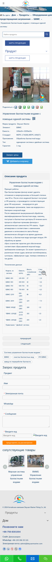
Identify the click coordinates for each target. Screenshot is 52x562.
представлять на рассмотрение (19, 443)
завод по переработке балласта (17, 362)
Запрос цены (12, 155)
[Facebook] (19, 548)
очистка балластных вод (24, 357)
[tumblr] (12, 548)
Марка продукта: (9, 124)
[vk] (8, 548)
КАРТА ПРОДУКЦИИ (17, 43)
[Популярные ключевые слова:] (46, 34)
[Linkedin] (4, 548)
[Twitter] (16, 548)
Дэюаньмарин (14, 537)
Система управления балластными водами (22, 352)
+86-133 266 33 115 (20, 540)
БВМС (6, 357)
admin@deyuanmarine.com (31, 544)
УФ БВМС (42, 357)
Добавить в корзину (19, 161)
